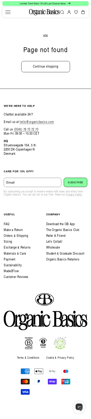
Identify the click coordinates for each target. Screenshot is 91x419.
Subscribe (75, 182)
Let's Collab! (54, 241)
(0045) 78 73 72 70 (26, 129)
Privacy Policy (74, 194)
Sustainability (13, 265)
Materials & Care (15, 253)
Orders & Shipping (16, 235)
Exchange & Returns (17, 247)
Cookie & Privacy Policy (60, 358)
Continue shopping (45, 66)
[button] (8, 12)
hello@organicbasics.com (37, 121)
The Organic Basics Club (62, 230)
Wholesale (53, 247)
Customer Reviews (16, 277)
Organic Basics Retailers (63, 259)
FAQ (7, 224)
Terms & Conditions (28, 358)
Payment (9, 259)
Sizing (8, 241)
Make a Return (13, 230)
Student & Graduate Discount (65, 253)
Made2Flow (11, 271)
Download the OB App (60, 224)
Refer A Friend (56, 235)
